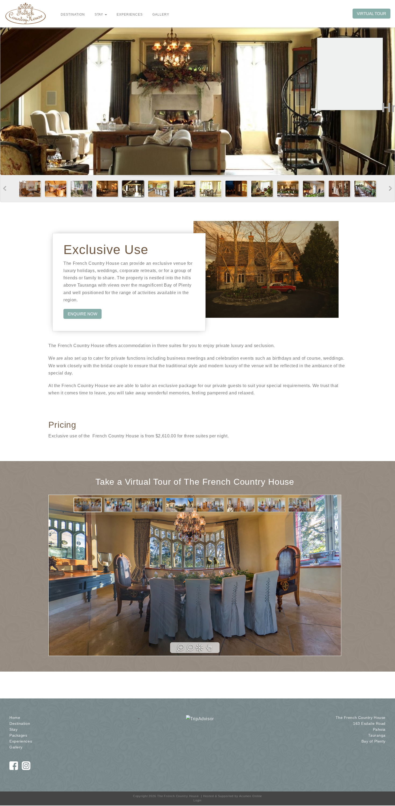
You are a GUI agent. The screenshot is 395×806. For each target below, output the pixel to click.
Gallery (16, 747)
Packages (18, 735)
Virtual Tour (371, 13)
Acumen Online (250, 796)
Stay (13, 729)
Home (14, 717)
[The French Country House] (25, 13)
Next (390, 188)
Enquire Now (82, 314)
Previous (5, 188)
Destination (19, 723)
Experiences (20, 741)
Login (197, 800)
